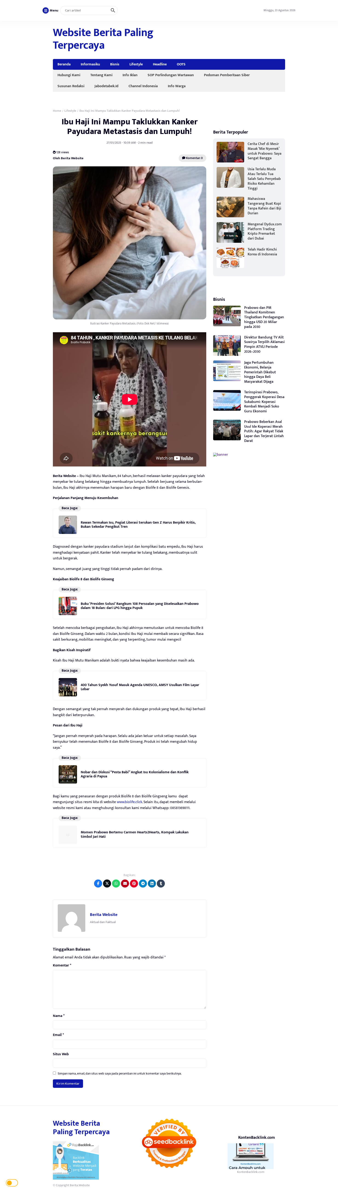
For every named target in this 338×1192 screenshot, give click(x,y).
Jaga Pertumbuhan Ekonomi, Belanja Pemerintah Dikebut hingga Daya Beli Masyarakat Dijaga (260, 372)
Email (58, 1035)
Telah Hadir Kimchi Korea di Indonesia (262, 251)
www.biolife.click (129, 802)
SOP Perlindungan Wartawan (171, 75)
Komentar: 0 (194, 158)
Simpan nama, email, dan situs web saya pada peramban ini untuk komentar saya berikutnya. (120, 1073)
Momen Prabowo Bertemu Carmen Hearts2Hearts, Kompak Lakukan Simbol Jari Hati (135, 834)
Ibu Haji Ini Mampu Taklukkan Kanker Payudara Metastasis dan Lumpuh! (130, 126)
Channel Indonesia (143, 86)
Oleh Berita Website (68, 158)
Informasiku (90, 64)
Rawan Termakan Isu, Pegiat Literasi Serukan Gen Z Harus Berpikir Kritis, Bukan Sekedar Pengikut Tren (138, 524)
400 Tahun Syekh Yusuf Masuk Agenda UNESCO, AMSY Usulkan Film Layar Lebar (140, 687)
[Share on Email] (125, 883)
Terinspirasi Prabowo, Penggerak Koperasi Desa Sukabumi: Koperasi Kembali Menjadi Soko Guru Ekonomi (264, 401)
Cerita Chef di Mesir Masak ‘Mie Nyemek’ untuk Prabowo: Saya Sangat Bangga (264, 151)
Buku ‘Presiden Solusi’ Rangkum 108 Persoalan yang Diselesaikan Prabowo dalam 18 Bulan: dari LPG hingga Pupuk (140, 606)
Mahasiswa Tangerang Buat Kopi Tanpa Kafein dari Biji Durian (264, 206)
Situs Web (61, 1054)
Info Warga (177, 86)
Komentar (62, 965)
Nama (59, 1016)
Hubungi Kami (68, 75)
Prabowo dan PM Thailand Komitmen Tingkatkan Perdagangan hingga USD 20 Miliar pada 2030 (264, 317)
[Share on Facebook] (98, 883)
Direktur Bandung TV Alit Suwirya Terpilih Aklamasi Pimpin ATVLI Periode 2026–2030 (264, 344)
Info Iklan (130, 75)
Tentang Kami (101, 75)
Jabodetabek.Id (106, 86)
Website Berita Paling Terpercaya (103, 39)
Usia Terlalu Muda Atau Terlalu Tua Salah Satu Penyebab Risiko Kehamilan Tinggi (264, 178)
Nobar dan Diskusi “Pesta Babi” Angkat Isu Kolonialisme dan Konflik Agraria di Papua (135, 774)
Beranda (64, 64)
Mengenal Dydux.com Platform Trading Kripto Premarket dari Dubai (265, 231)
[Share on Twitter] (107, 883)
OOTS (181, 64)
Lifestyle (136, 64)
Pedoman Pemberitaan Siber (227, 75)
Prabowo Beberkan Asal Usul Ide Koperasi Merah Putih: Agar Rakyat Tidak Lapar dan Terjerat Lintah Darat (264, 431)
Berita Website (103, 914)
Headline (160, 64)
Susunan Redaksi (70, 86)
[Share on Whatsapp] (116, 883)
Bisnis (114, 64)
